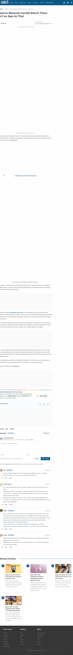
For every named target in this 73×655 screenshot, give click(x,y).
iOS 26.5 (42, 2)
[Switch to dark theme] (68, 2)
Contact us (5, 642)
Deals (16, 2)
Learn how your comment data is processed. (31, 464)
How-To (29, 2)
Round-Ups (23, 2)
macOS (12, 429)
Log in (31, 439)
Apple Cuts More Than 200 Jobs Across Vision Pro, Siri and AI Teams (63, 576)
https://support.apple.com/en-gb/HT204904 (15, 522)
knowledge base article (16, 312)
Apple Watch (40, 635)
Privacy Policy (6, 646)
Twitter (4, 633)
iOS (38, 639)
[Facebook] (47, 404)
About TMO (6, 644)
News (11, 2)
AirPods (22, 644)
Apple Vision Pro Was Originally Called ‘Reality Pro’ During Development (12, 608)
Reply (6, 478)
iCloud (38, 644)
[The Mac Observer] (4, 2)
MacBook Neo (50, 2)
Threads (5, 639)
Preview (37, 459)
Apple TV (35, 2)
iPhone (22, 639)
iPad (21, 642)
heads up (16, 366)
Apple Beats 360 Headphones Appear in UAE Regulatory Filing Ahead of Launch (37, 577)
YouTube (5, 637)
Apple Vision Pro (41, 633)
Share (10, 478)
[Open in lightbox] (25, 176)
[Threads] (44, 404)
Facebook (5, 635)
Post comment (45, 459)
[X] (40, 404)
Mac (7, 429)
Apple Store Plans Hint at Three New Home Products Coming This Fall (13, 576)
